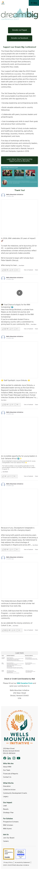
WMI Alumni (7, 829)
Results (5, 809)
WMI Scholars (8, 825)
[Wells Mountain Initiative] (3, 3)
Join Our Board (8, 838)
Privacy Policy (8, 862)
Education (7, 786)
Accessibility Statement (22, 862)
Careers (6, 841)
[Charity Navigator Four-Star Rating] (21, 854)
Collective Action (9, 790)
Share (36, 270)
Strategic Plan (8, 812)
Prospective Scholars (11, 822)
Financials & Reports (10, 774)
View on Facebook (28, 270)
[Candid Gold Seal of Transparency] (8, 854)
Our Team (6, 770)
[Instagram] (14, 758)
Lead (5, 806)
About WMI (7, 767)
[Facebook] (4, 758)
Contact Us (7, 777)
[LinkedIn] (9, 758)
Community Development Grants (15, 793)
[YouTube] (18, 758)
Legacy (5, 796)
